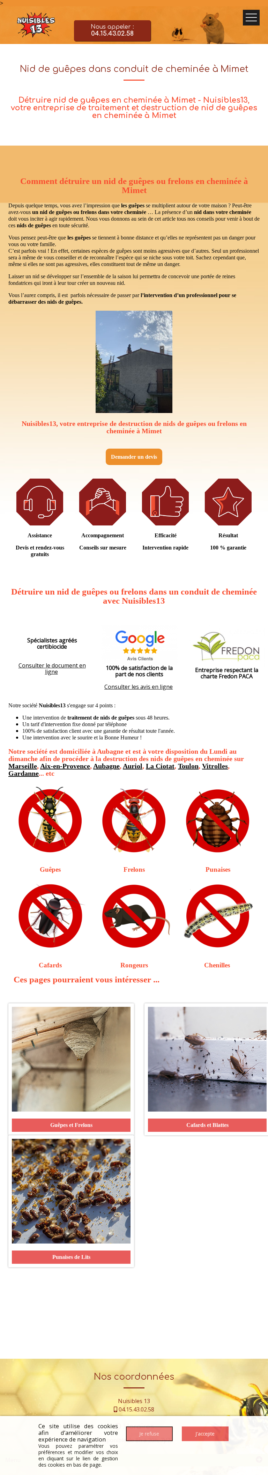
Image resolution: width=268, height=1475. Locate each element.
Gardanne (23, 773)
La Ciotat (160, 766)
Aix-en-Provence (65, 766)
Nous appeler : (112, 30)
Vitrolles (215, 766)
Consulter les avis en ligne (138, 687)
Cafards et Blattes (207, 1125)
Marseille (22, 766)
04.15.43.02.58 (136, 1409)
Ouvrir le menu (251, 17)
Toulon (188, 766)
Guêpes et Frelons (71, 1125)
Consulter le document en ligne (52, 669)
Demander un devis (134, 457)
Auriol (132, 766)
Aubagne (106, 766)
